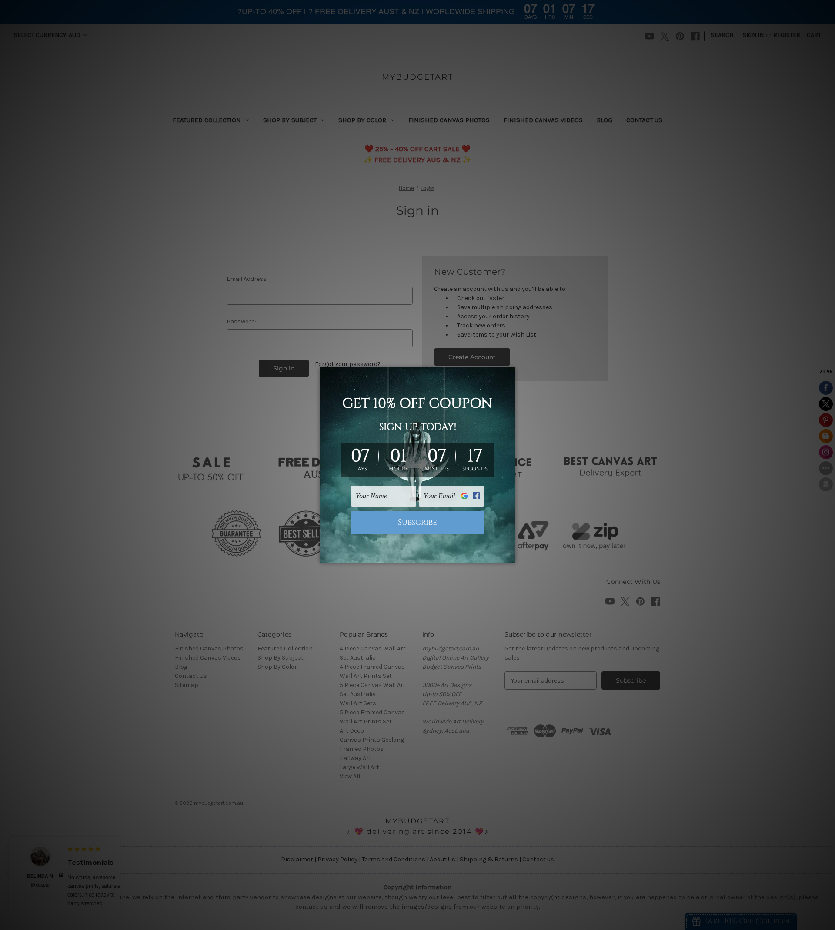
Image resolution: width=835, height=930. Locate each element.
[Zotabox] (509, 555)
